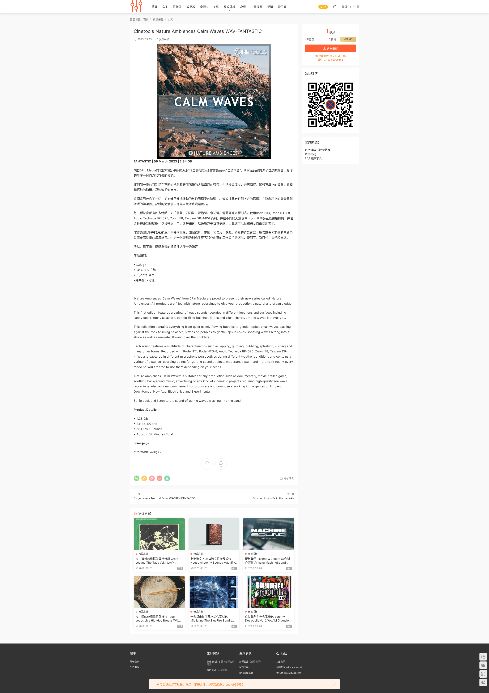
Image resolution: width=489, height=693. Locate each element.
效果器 (190, 7)
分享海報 (288, 478)
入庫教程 (280, 661)
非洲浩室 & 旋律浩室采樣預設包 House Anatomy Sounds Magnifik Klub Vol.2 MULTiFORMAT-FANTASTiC (212, 561)
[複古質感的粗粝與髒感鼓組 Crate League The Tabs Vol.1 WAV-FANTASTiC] (159, 534)
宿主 (165, 7)
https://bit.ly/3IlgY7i (148, 452)
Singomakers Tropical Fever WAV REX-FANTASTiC (165, 498)
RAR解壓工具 (313, 158)
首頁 (154, 7)
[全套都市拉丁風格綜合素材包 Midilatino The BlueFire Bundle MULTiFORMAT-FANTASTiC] (214, 592)
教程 (243, 7)
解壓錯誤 (310, 150)
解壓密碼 (310, 154)
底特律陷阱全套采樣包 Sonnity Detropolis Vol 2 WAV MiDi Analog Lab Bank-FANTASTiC (268, 618)
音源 (203, 7)
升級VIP (348, 39)
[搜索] (335, 7)
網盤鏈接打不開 (215, 661)
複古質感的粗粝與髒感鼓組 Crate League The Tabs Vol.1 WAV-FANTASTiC (157, 561)
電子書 (282, 7)
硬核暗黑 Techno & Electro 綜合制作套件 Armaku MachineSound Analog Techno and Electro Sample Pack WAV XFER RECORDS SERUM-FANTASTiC (268, 561)
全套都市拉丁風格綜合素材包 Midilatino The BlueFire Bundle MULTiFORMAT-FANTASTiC (211, 618)
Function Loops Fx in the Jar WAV (273, 498)
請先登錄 (332, 48)
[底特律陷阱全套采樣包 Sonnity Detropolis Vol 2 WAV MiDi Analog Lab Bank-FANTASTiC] (268, 592)
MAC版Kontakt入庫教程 (288, 672)
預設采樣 (229, 7)
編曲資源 (136, 6)
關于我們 (134, 661)
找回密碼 (211, 670)
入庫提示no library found (289, 667)
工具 (216, 7)
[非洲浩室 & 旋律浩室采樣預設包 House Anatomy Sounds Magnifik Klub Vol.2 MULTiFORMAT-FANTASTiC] (214, 534)
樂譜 (270, 7)
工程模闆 (256, 7)
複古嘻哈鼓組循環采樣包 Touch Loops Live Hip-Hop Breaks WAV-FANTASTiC (158, 618)
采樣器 (177, 7)
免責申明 (134, 667)
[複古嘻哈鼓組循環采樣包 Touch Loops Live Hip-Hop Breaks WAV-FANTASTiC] (159, 592)
